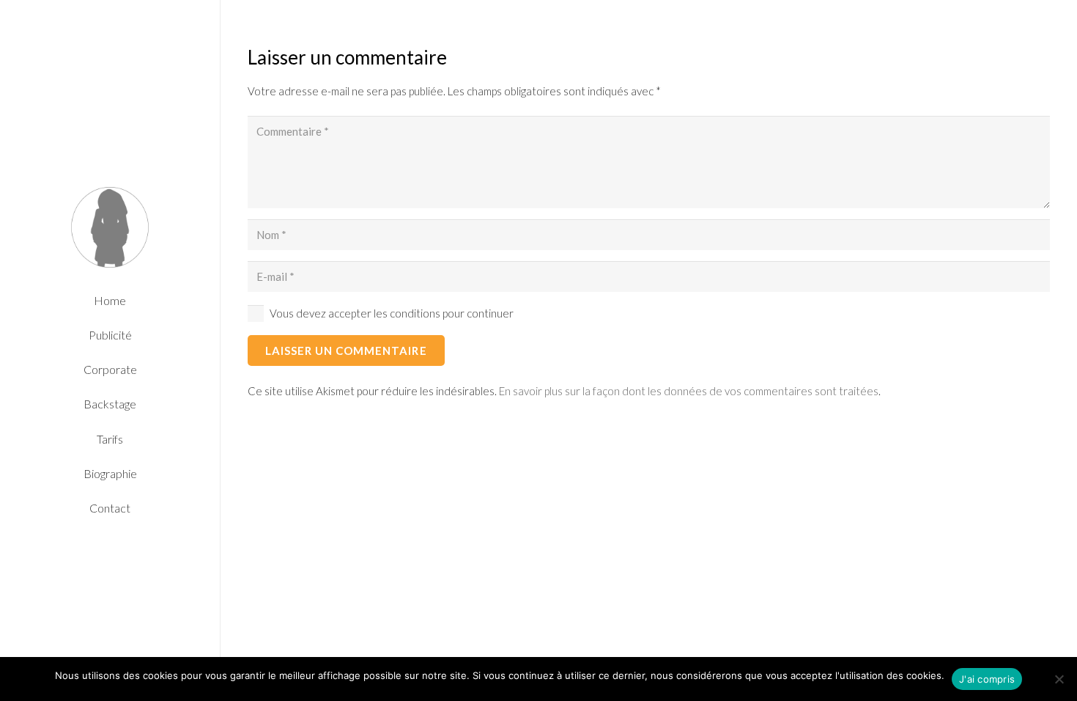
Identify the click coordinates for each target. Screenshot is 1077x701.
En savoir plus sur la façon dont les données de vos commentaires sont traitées (688, 390)
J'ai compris (987, 679)
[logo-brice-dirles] (110, 227)
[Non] (1058, 679)
